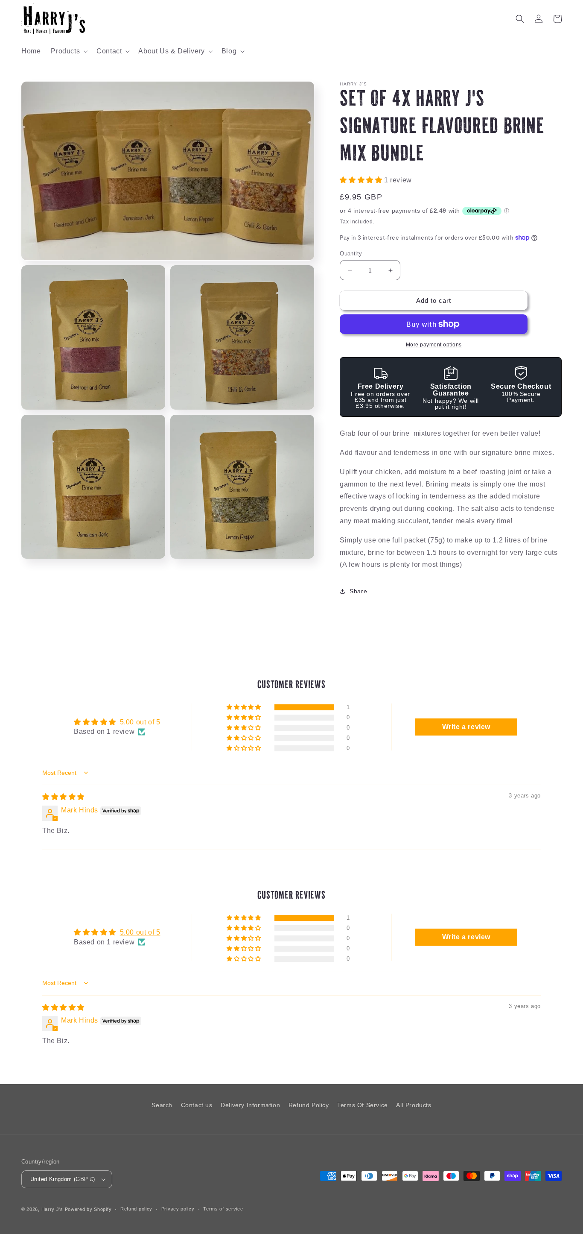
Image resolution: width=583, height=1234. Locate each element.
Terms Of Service (362, 1105)
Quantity (351, 253)
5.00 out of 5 (140, 722)
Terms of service (223, 1208)
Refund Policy (309, 1105)
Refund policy (136, 1208)
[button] (68, 51)
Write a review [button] (466, 726)
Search (162, 1105)
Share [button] (358, 591)
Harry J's (53, 1209)
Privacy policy (178, 1208)
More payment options (434, 345)
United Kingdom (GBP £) (62, 1179)
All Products (413, 1105)
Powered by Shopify (88, 1209)
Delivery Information (250, 1105)
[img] (63, 796)
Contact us (197, 1105)
